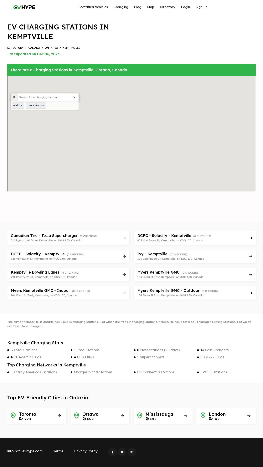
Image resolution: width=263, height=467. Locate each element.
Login (185, 7)
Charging (121, 7)
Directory (167, 7)
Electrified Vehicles (92, 7)
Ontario (51, 48)
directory (15, 48)
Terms (58, 451)
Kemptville (71, 48)
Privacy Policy (85, 451)
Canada (34, 48)
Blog (137, 7)
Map (150, 7)
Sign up (201, 7)
